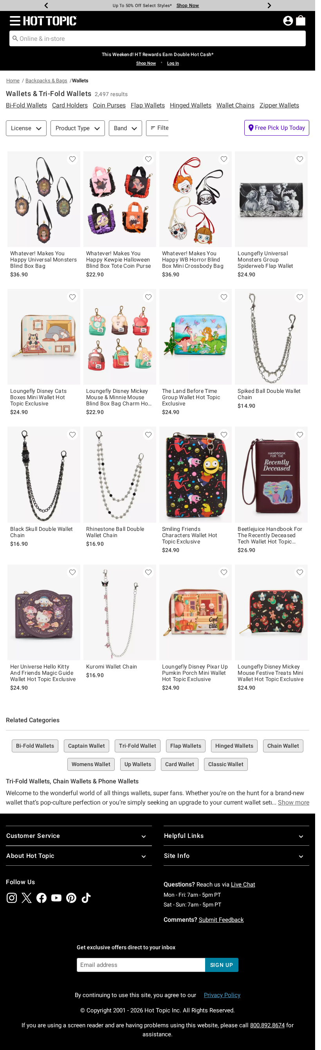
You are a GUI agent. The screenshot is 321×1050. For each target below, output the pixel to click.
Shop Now (188, 5)
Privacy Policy (222, 995)
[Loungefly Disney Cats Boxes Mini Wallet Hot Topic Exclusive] (43, 337)
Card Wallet (179, 764)
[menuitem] (301, 20)
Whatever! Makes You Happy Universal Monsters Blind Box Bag (43, 259)
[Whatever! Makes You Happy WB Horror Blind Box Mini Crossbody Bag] (195, 199)
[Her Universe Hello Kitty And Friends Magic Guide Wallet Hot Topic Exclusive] (43, 612)
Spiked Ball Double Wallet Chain (269, 394)
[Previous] (46, 5)
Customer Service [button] (33, 835)
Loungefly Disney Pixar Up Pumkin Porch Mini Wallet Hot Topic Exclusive (195, 672)
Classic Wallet (225, 764)
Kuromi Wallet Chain (111, 666)
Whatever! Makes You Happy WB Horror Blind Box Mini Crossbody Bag (193, 259)
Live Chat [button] (243, 884)
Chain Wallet (283, 746)
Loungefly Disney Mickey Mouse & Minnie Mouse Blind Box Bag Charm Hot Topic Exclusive (118, 397)
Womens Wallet (91, 764)
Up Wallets (137, 764)
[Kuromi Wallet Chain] (119, 612)
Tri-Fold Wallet (137, 746)
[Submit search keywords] (15, 38)
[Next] (269, 5)
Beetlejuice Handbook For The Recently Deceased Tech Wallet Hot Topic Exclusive (270, 535)
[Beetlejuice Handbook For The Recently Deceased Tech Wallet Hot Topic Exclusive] (271, 474)
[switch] (276, 128)
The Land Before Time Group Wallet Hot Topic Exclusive (191, 397)
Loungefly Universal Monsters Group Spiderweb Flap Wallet (265, 259)
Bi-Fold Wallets (35, 746)
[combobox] (157, 38)
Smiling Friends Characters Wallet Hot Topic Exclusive (190, 535)
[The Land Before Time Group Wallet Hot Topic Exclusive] (195, 337)
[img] (12, 898)
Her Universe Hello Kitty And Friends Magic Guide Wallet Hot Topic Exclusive (43, 672)
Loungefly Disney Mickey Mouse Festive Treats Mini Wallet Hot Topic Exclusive (270, 672)
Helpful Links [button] (184, 835)
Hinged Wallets (234, 746)
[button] (13, 20)
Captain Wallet (86, 746)
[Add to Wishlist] (72, 159)
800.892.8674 (267, 1025)
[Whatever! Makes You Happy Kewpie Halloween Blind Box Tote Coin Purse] (119, 199)
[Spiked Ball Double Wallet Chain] (271, 337)
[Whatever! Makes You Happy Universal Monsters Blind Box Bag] (43, 199)
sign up (221, 965)
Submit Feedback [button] (221, 919)
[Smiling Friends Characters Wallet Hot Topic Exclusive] (195, 474)
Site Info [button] (177, 855)
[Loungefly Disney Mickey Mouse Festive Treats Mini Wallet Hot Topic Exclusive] (271, 612)
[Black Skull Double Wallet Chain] (43, 474)
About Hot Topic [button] (30, 855)
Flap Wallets (185, 746)
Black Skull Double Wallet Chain (41, 532)
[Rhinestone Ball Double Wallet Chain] (119, 474)
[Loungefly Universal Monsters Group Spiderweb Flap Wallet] (271, 199)
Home (13, 81)
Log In (173, 63)
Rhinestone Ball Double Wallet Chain (115, 532)
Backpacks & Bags (46, 81)
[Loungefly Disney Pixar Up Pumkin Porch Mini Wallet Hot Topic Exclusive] (195, 612)
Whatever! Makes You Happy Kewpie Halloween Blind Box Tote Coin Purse (118, 259)
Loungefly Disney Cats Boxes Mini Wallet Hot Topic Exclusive (38, 397)
